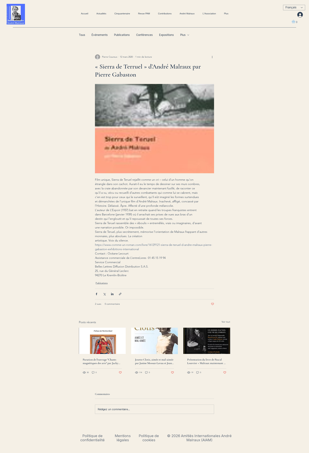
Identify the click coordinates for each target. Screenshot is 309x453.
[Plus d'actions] (212, 57)
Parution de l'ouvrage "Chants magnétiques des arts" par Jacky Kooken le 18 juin (100, 361)
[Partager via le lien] (120, 294)
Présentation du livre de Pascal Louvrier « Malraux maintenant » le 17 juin (206, 361)
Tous (82, 35)
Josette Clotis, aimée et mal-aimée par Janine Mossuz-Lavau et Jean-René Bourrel (154, 361)
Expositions (166, 35)
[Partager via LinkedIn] (112, 294)
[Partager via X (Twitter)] (104, 294)
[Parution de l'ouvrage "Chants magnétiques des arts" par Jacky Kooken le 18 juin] (102, 341)
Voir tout (226, 321)
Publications (122, 35)
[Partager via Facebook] (96, 294)
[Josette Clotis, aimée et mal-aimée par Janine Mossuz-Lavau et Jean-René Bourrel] (154, 341)
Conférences (144, 35)
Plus (183, 35)
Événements (100, 35)
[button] (295, 21)
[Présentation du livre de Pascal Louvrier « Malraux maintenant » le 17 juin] (206, 341)
